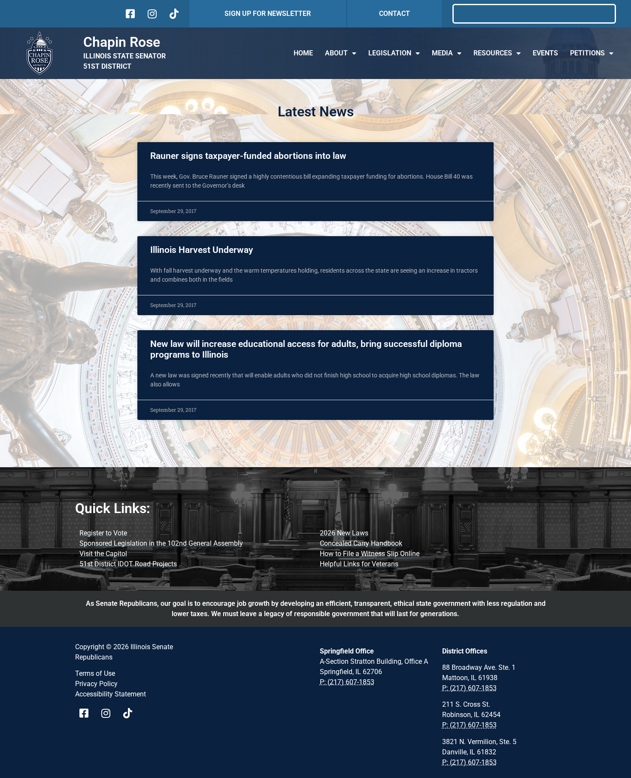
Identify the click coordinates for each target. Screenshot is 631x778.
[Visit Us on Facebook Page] (86, 713)
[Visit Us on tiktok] (173, 14)
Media (442, 53)
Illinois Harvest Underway (201, 250)
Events (545, 53)
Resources (492, 53)
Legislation (389, 53)
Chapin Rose (121, 42)
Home (303, 53)
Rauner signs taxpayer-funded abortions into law (248, 156)
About (336, 53)
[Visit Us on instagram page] (108, 713)
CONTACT (394, 13)
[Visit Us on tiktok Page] (130, 713)
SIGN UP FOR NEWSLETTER (267, 13)
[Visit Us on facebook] (129, 14)
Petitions (587, 53)
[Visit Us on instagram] (151, 14)
